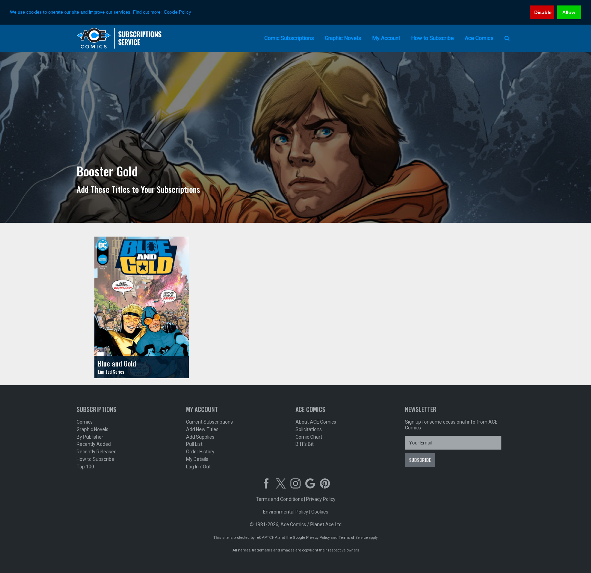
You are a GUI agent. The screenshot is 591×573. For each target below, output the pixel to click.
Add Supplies (200, 437)
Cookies (319, 512)
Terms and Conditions (279, 499)
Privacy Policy (321, 499)
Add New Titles (202, 429)
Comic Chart (309, 437)
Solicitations (309, 429)
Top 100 (85, 466)
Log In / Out (198, 466)
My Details (197, 459)
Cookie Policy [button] (177, 12)
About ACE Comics (316, 422)
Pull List (194, 444)
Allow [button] (568, 12)
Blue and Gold (117, 363)
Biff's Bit (305, 444)
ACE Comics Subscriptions (119, 38)
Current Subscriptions (209, 422)
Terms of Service (353, 537)
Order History (200, 451)
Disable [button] (543, 12)
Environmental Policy (285, 512)
